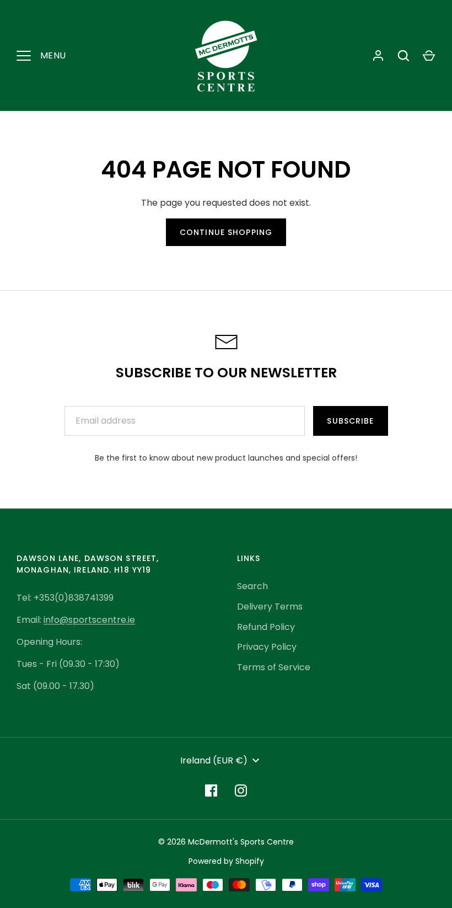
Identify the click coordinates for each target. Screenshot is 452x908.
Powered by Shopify (226, 861)
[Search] (403, 56)
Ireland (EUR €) (213, 760)
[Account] (378, 56)
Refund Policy (266, 627)
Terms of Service (273, 667)
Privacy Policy (267, 646)
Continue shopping (226, 232)
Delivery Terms (270, 606)
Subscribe (350, 420)
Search (252, 586)
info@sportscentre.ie (89, 619)
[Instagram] (241, 790)
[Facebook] (211, 790)
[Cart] (429, 56)
